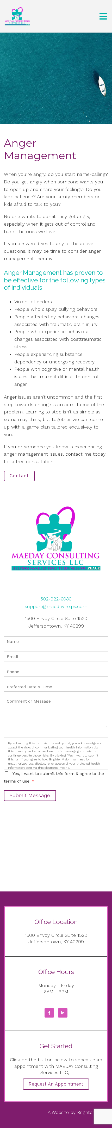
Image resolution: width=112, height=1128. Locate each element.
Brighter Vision (92, 1112)
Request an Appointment (56, 1084)
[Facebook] (49, 1013)
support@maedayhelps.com (56, 606)
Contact (19, 475)
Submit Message (30, 795)
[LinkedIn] (62, 1013)
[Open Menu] (103, 16)
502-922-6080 (56, 599)
